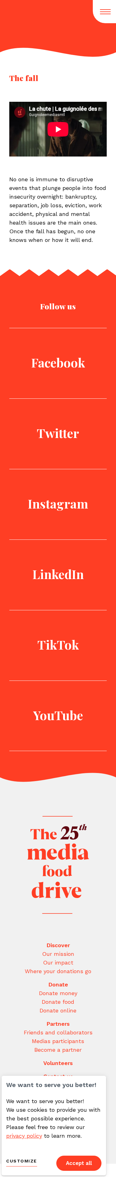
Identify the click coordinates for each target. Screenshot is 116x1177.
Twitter (58, 433)
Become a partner (58, 1049)
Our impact (58, 962)
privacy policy (24, 1135)
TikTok (58, 644)
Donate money (58, 993)
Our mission (58, 954)
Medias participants (58, 1041)
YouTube (58, 715)
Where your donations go (58, 971)
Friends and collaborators (58, 1032)
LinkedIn (58, 574)
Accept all (79, 1163)
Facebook (58, 362)
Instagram (58, 503)
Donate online (58, 1010)
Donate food (58, 1002)
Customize (21, 1160)
